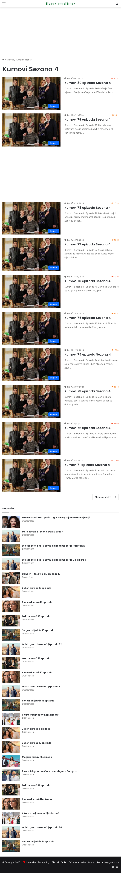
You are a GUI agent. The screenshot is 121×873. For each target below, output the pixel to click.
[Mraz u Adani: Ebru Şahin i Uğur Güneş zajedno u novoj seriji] (11, 522)
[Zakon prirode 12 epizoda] (11, 592)
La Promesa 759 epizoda (36, 616)
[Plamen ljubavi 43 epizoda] (11, 606)
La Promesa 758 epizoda (36, 658)
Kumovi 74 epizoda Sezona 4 (87, 354)
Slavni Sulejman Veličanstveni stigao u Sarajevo (49, 771)
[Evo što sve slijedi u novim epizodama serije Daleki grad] (11, 564)
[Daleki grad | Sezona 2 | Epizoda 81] (11, 691)
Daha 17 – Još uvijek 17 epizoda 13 (41, 574)
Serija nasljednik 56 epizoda (38, 630)
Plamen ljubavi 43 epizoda (37, 602)
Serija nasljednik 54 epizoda (38, 841)
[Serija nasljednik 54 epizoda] (11, 846)
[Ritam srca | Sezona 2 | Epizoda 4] (11, 719)
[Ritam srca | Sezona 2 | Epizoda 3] (11, 818)
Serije (63, 862)
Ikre (68, 78)
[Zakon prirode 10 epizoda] (11, 747)
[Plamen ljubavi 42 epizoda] (11, 677)
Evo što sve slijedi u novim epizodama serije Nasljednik (53, 545)
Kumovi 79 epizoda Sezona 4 (87, 119)
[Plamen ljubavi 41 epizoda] (11, 804)
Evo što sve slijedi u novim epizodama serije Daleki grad (54, 559)
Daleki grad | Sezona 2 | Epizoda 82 (42, 644)
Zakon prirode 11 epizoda (36, 728)
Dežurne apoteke (77, 862)
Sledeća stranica (103, 497)
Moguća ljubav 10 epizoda (37, 757)
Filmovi (55, 862)
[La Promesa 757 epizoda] (11, 789)
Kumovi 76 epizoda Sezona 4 (87, 281)
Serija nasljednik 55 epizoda (38, 700)
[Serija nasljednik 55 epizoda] (11, 705)
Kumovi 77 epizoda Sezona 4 (87, 244)
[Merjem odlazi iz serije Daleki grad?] (11, 536)
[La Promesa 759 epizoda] (11, 620)
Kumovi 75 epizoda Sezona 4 (87, 318)
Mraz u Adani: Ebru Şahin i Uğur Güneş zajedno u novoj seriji (56, 517)
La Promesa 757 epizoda (36, 785)
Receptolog (43, 862)
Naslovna (9, 59)
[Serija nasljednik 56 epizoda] (11, 635)
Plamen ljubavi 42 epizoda (37, 672)
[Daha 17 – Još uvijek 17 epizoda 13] (11, 578)
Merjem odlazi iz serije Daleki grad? (42, 531)
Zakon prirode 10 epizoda (36, 743)
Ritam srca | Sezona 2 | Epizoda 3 (41, 813)
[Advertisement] (60, 33)
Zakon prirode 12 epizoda (36, 588)
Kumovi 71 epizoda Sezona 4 (87, 465)
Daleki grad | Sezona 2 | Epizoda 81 (41, 686)
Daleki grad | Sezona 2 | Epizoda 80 (42, 827)
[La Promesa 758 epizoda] (11, 663)
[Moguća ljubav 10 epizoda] (11, 761)
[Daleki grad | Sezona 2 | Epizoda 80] (11, 832)
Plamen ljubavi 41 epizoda (37, 799)
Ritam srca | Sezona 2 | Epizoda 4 (41, 714)
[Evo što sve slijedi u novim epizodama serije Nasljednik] (11, 550)
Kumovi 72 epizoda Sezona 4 (87, 428)
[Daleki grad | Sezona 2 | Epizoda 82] (11, 649)
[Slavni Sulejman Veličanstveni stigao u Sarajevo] (11, 775)
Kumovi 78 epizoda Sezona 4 (87, 207)
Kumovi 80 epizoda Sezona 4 (87, 83)
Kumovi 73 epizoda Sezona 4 (87, 391)
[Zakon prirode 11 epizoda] (11, 733)
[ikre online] (60, 3)
